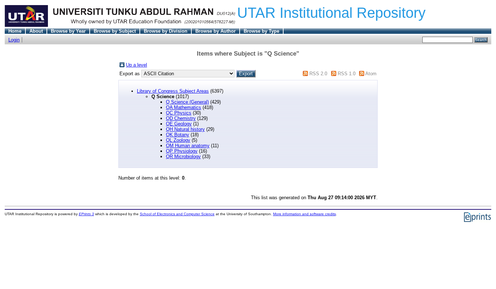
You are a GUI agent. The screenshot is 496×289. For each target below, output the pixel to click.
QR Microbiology (183, 156)
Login (14, 40)
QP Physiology (182, 151)
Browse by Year (68, 31)
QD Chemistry (181, 118)
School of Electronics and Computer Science (177, 214)
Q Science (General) (187, 102)
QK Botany (177, 134)
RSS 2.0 (318, 73)
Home (14, 31)
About (36, 31)
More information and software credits (304, 214)
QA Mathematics (183, 107)
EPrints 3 (86, 214)
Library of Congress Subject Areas (173, 91)
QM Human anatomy (188, 145)
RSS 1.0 (346, 73)
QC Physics (178, 113)
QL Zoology (178, 140)
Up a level (136, 65)
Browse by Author (215, 31)
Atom (371, 73)
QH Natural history (185, 129)
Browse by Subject (115, 31)
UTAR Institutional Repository (331, 13)
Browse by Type (261, 31)
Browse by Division (165, 31)
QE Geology (179, 124)
